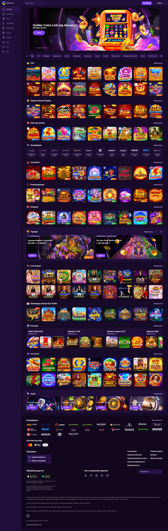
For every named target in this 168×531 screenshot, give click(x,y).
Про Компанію (132, 451)
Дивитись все (32, 334)
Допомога (153, 454)
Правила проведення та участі (137, 458)
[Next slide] (49, 48)
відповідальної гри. (85, 503)
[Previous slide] (34, 48)
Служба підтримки (156, 451)
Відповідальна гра (133, 465)
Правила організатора (134, 454)
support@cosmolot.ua (38, 457)
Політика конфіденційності (136, 461)
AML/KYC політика (156, 458)
